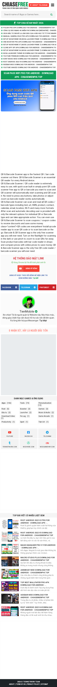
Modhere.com (28, 447)
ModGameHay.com (47, 447)
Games (41, 409)
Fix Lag (23, 416)
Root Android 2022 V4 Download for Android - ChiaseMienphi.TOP (36, 608)
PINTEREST (44, 287)
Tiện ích (42, 422)
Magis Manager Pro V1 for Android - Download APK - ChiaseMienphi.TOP (38, 546)
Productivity (6, 422)
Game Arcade (44, 416)
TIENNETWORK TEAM (31, 682)
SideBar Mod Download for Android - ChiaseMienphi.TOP (34, 596)
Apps (4, 403)
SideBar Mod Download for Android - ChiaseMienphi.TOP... (28, 65)
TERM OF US (20, 684)
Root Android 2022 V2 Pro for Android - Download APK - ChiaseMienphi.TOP (35, 521)
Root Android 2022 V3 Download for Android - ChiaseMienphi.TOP (36, 534)
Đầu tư (4, 412)
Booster (23, 409)
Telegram (47, 436)
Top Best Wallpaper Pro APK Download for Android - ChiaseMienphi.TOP (34, 583)
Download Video (8, 416)
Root (3, 409)
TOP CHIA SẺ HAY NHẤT (29, 23)
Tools (22, 403)
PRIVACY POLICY (33, 684)
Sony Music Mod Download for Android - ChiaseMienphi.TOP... (30, 59)
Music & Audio (44, 412)
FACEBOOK (6, 287)
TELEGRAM (25, 287)
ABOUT (11, 684)
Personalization (45, 403)
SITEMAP (44, 684)
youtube (9, 436)
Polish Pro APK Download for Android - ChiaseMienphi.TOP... (29, 28)
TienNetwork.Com (10, 447)
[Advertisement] (28, 141)
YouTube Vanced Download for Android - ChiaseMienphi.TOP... (30, 67)
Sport (22, 422)
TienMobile (27, 311)
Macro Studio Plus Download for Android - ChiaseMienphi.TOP (37, 558)
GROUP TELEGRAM (40, 5)
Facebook (28, 436)
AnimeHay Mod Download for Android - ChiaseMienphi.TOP (35, 571)
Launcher (24, 412)
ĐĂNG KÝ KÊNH (31, 268)
